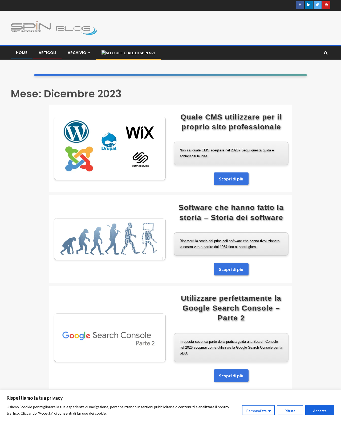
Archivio (77, 52)
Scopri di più (231, 178)
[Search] (325, 53)
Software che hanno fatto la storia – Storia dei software (231, 212)
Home (21, 52)
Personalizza (256, 410)
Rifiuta (290, 410)
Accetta (320, 410)
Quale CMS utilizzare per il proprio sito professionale (231, 122)
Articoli (47, 52)
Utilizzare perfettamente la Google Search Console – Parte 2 (231, 308)
